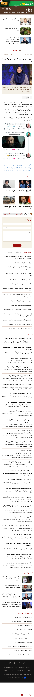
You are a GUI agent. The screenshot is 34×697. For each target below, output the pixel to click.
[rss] (24, 663)
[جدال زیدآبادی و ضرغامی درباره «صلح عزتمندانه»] (25, 184)
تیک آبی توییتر (7, 214)
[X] (19, 663)
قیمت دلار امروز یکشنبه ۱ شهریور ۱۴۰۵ (21, 284)
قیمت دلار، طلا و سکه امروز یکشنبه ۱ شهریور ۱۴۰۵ (18, 442)
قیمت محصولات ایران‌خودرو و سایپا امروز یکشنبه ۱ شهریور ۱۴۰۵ (18, 544)
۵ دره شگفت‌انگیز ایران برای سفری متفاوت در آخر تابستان (16, 171)
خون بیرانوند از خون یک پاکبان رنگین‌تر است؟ (19, 554)
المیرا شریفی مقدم (17, 214)
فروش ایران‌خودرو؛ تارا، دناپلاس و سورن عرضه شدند (17, 310)
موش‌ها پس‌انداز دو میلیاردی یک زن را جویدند (18, 324)
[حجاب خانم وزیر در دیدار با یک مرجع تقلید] (25, 21)
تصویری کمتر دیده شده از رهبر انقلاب (21, 517)
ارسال (17, 245)
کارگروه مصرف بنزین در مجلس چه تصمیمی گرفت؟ (18, 433)
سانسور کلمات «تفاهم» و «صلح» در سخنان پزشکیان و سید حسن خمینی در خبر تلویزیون (17, 296)
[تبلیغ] (17, 3)
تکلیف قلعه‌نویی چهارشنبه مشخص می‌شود (20, 411)
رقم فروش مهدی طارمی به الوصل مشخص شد (19, 471)
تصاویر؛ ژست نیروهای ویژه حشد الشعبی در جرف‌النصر (20, 655)
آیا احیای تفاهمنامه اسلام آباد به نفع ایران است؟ (18, 563)
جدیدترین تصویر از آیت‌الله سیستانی (10, 191)
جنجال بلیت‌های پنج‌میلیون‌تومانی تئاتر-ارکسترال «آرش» (16, 526)
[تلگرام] (10, 663)
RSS (5, 671)
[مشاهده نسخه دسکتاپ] (7, 9)
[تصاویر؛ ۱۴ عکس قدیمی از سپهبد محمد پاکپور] (9, 200)
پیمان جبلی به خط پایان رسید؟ (23, 453)
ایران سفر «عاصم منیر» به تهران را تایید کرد (19, 462)
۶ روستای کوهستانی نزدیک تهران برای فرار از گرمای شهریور (16, 168)
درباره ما (28, 667)
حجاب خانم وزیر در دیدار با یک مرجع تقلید (11, 19)
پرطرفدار (18, 252)
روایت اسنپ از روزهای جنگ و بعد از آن (21, 301)
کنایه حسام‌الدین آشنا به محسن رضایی (25, 207)
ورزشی (18, 12)
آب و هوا (11, 671)
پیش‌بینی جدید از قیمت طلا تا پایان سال (20, 280)
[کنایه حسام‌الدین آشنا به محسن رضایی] (25, 200)
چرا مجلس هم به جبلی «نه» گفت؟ (22, 263)
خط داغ (30, 335)
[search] (10, 9)
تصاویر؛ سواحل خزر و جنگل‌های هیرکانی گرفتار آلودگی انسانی (17, 507)
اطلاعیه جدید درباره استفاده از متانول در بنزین (19, 376)
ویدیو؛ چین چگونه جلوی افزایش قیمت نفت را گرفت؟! (17, 385)
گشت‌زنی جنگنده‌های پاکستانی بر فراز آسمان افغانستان (17, 320)
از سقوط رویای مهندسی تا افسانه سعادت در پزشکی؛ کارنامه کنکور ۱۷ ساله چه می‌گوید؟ (18, 257)
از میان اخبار (29, 177)
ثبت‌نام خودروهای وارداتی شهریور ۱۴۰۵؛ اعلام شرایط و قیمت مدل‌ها (17, 348)
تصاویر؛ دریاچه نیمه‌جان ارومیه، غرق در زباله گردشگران (17, 497)
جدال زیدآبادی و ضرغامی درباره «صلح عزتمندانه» (25, 191)
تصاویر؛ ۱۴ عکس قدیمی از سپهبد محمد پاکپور (10, 207)
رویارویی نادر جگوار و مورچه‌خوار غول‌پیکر (12, 29)
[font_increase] (31, 97)
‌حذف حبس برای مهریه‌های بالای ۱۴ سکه (20, 393)
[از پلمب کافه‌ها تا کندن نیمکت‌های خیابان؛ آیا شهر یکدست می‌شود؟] (27, 588)
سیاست (22, 12)
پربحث (10, 252)
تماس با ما (21, 667)
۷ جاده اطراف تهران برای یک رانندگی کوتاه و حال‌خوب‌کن (16, 165)
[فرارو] (29, 11)
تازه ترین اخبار (28, 252)
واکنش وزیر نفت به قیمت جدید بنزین (21, 305)
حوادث (13, 12)
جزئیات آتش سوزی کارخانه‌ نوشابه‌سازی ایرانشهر (18, 488)
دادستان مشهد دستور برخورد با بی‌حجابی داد (19, 479)
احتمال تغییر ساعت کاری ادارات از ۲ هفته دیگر (19, 367)
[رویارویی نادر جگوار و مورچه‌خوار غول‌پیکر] (25, 31)
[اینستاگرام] (15, 663)
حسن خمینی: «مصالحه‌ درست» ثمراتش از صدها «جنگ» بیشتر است (19, 421)
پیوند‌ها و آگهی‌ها (8, 667)
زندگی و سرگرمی (7, 12)
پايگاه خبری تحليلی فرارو (14, 674)
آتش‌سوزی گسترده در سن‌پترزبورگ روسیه (19, 329)
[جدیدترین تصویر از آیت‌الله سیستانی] (9, 184)
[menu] (3, 9)
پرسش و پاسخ (26, 671)
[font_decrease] (23, 97)
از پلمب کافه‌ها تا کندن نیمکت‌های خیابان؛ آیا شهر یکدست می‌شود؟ (12, 586)
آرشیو (15, 667)
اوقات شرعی (18, 671)
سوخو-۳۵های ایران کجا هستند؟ (22, 535)
